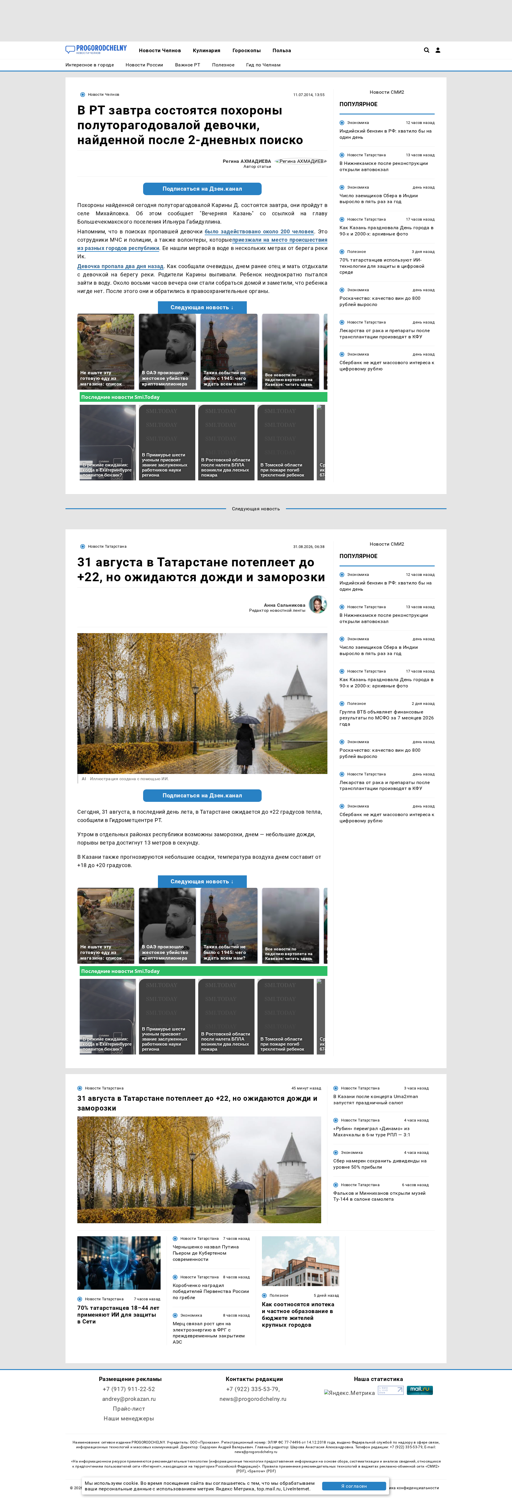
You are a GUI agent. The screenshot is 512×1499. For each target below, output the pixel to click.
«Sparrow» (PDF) (261, 1471)
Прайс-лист (129, 1408)
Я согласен (354, 1486)
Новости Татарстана (366, 155)
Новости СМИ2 (387, 92)
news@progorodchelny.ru (253, 1399)
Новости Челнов (103, 94)
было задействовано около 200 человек (259, 231)
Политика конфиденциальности (408, 1488)
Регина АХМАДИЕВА (247, 161)
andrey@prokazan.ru (129, 1399)
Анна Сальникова (284, 605)
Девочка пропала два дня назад (120, 266)
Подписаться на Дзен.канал (202, 189)
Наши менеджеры (129, 1418)
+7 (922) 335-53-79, (253, 1389)
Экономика (358, 122)
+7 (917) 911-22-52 (129, 1389)
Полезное (356, 251)
